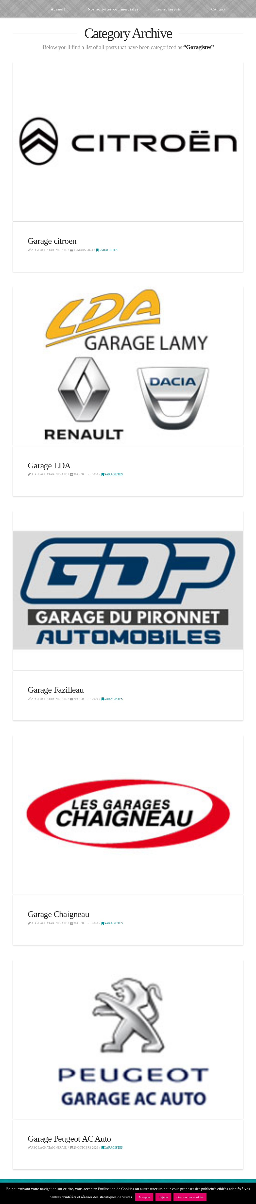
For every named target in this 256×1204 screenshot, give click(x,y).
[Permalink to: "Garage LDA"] (128, 366)
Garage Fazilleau (56, 690)
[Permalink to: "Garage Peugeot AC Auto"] (128, 1039)
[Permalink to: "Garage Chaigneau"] (128, 814)
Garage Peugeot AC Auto (69, 1139)
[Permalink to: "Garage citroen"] (128, 141)
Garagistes (108, 250)
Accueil (77, 1186)
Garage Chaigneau (58, 914)
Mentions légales (150, 1196)
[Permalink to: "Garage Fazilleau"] (128, 590)
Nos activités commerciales (113, 1186)
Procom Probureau (121, 1196)
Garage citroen (52, 241)
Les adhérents (155, 1186)
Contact (179, 1186)
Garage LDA (49, 465)
